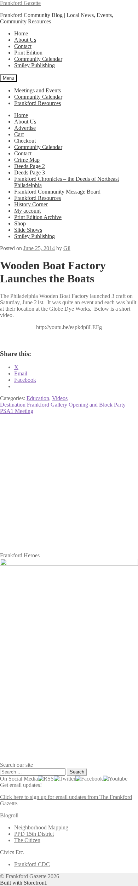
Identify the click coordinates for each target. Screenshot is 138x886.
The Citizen (27, 840)
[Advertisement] (69, 483)
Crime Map (27, 160)
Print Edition (28, 53)
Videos (60, 398)
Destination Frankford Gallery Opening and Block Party (63, 405)
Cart (19, 134)
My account (27, 211)
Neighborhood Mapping (41, 827)
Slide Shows (28, 230)
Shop (20, 223)
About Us (25, 40)
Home (21, 33)
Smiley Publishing (34, 65)
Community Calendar (38, 59)
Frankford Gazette (20, 3)
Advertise (25, 128)
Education (38, 398)
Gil (66, 248)
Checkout (25, 141)
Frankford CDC (32, 864)
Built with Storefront (23, 883)
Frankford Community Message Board (57, 192)
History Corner (31, 204)
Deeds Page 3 (29, 172)
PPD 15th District (34, 834)
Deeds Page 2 (29, 166)
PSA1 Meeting (16, 411)
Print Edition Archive (38, 217)
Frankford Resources (37, 103)
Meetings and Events (37, 90)
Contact (22, 46)
